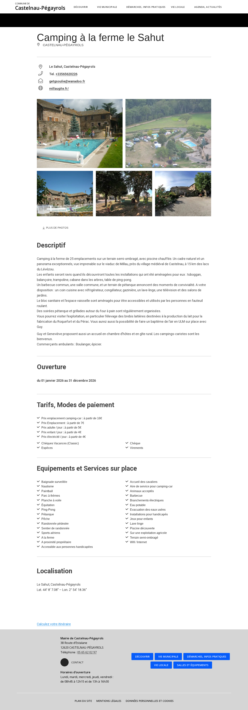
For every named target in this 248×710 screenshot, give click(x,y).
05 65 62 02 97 (87, 652)
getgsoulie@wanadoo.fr (67, 81)
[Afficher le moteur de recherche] (232, 6)
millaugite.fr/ (59, 88)
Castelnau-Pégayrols (40, 6)
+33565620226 (66, 74)
